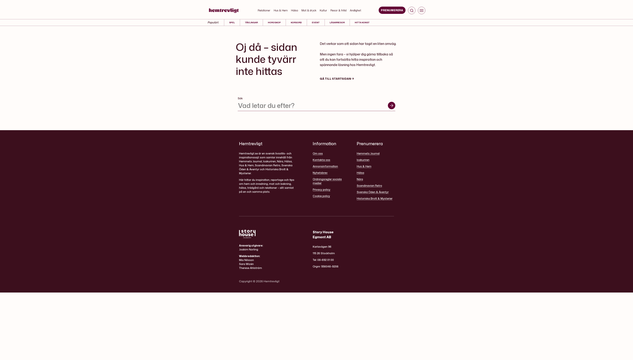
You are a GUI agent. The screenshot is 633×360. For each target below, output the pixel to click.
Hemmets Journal (368, 153)
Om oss (318, 153)
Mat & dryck (308, 10)
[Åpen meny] (421, 10)
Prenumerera (392, 10)
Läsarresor (337, 22)
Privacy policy (321, 189)
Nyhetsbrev (320, 173)
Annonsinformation (325, 166)
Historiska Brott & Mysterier (374, 198)
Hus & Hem (281, 10)
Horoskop (274, 22)
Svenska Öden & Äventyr (373, 192)
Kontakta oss (321, 160)
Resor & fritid (338, 10)
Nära (360, 179)
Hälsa (294, 10)
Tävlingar (251, 22)
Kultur (323, 10)
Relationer (264, 10)
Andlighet (355, 10)
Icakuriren (363, 160)
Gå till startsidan (336, 79)
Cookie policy (321, 196)
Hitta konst (362, 22)
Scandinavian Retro (369, 185)
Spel (232, 22)
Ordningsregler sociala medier (327, 181)
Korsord (296, 22)
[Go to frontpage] (224, 10)
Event (316, 22)
